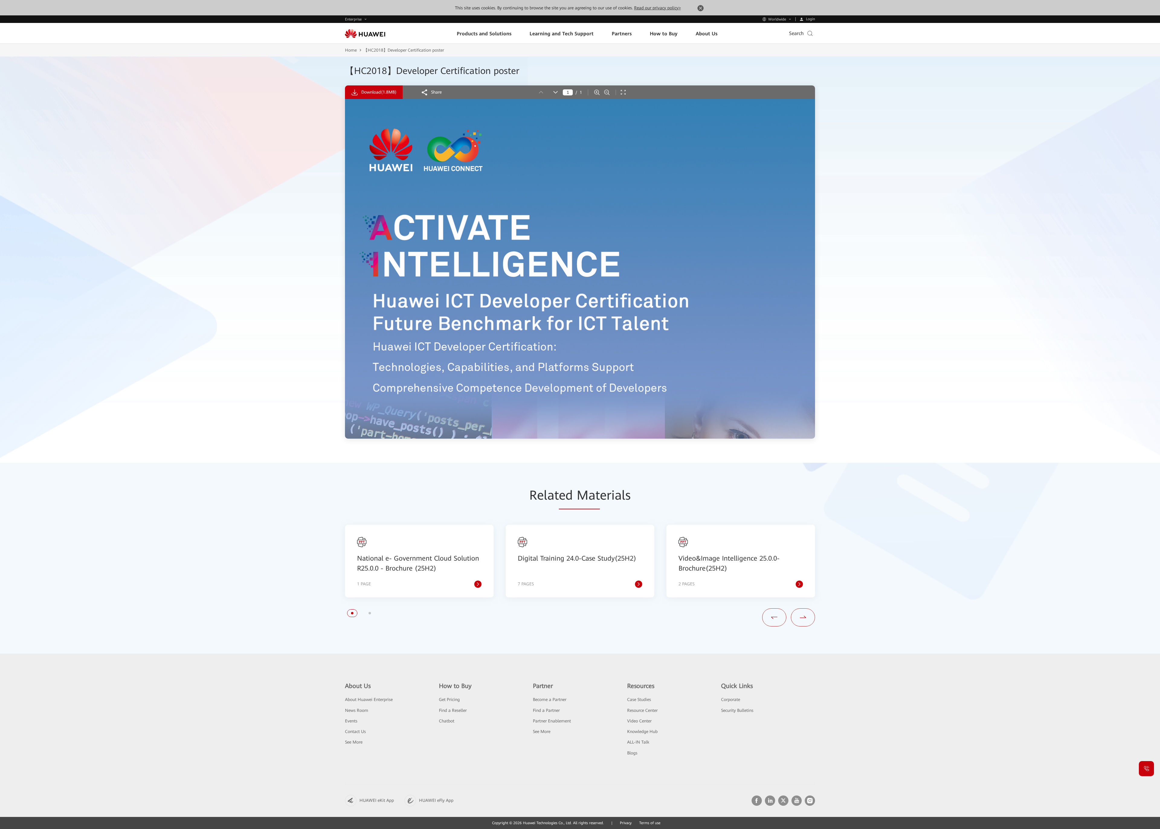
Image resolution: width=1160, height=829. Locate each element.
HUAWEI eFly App (436, 800)
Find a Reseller (453, 710)
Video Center (639, 721)
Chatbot (446, 721)
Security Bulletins (737, 710)
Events (351, 721)
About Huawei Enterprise (369, 699)
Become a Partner (549, 699)
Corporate (730, 699)
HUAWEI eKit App (376, 800)
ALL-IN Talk (638, 742)
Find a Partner (546, 710)
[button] (352, 613)
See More (353, 742)
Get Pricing (449, 699)
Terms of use (649, 823)
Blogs (632, 753)
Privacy (626, 823)
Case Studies (639, 699)
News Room (356, 710)
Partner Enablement (552, 721)
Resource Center (642, 710)
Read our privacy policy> (657, 7)
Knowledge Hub (642, 731)
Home (351, 50)
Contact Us (355, 731)
